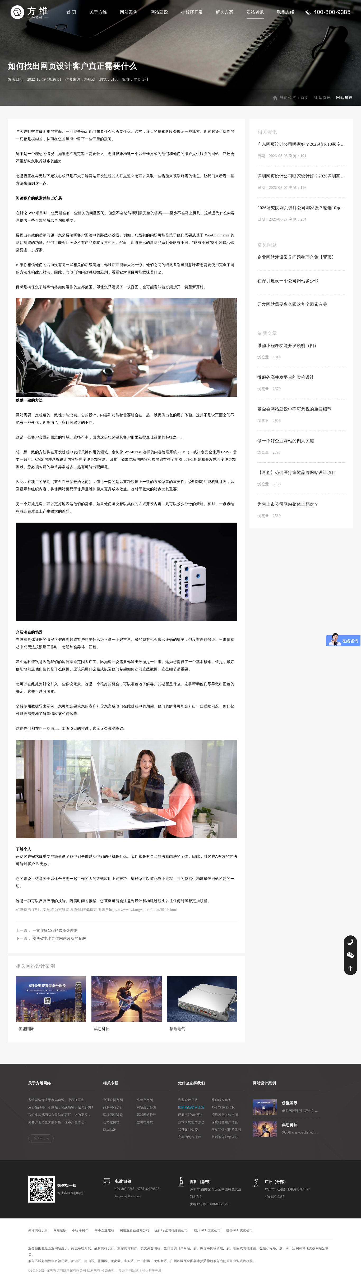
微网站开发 (145, 1122)
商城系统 (109, 1129)
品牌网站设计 (113, 1107)
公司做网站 (111, 1122)
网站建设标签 (146, 1107)
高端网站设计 (146, 1115)
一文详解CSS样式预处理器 (55, 931)
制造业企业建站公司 (135, 1230)
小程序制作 (80, 1230)
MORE (39, 1138)
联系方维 (285, 12)
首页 (305, 98)
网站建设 (159, 12)
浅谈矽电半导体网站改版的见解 (59, 938)
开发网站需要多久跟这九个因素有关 (292, 304)
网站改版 (60, 1230)
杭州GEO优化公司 (207, 1230)
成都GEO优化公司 (239, 1230)
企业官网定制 (113, 1100)
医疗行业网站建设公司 (171, 1230)
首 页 (72, 12)
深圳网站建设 (113, 1115)
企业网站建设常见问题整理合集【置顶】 (296, 257)
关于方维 (98, 12)
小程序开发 (192, 12)
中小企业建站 (104, 1230)
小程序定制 (145, 1100)
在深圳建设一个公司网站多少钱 (287, 280)
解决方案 (224, 12)
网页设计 (141, 79)
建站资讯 (255, 12)
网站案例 (128, 12)
